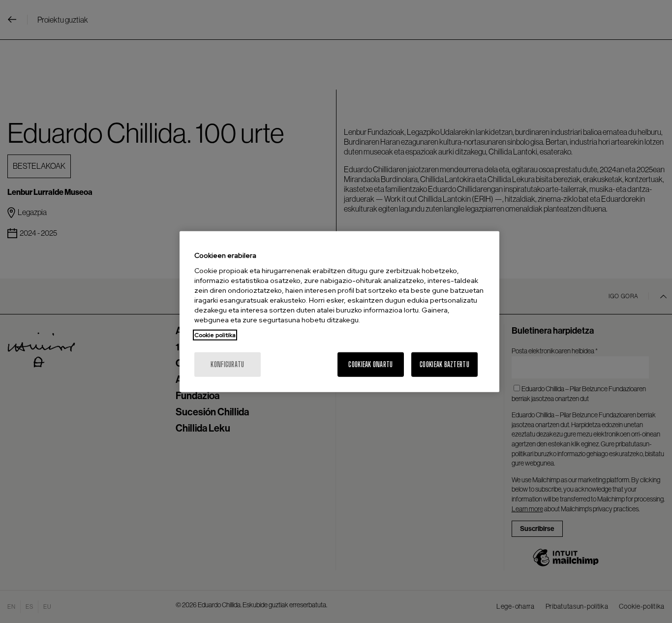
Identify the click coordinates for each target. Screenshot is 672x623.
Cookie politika (215, 335)
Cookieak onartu (370, 364)
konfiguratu (227, 364)
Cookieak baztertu (444, 364)
